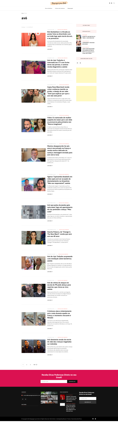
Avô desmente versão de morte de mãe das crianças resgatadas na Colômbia (59, 342)
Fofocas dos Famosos (60, 8)
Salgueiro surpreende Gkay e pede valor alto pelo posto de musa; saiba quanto (71, 399)
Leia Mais (49, 49)
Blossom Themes (67, 418)
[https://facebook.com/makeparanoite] (77, 63)
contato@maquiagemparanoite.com (31, 395)
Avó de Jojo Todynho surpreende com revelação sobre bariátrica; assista (59, 258)
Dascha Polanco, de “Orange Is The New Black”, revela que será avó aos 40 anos (59, 234)
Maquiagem (70, 8)
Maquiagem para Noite (35, 418)
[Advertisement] (86, 75)
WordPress (79, 418)
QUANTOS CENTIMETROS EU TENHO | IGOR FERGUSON (88, 37)
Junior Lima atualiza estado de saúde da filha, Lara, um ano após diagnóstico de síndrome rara (71, 408)
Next (35, 364)
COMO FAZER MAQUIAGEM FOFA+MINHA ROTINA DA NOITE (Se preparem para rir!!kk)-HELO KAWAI (88, 51)
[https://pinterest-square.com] (80, 63)
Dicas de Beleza (48, 8)
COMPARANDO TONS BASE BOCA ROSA (88, 43)
